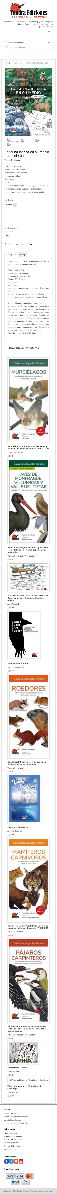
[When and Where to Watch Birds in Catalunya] (28, 1080)
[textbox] (28, 47)
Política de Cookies (12, 1146)
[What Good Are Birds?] (24, 635)
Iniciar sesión (9, 22)
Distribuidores (47, 24)
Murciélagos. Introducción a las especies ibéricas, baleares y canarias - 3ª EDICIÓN (28, 447)
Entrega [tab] (22, 254)
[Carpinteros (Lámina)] (23, 1052)
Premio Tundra (47, 27)
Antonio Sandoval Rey (16, 667)
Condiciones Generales (13, 1136)
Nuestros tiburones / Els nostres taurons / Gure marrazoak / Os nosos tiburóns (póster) (28, 598)
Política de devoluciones (14, 1140)
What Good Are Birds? (18, 663)
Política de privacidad (12, 1143)
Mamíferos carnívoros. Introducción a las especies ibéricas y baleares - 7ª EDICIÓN (28, 927)
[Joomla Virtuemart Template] (6, 1161)
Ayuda (36, 24)
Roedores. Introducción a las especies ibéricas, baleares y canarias (26, 763)
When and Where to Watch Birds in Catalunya (24, 1087)
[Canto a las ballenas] (24, 799)
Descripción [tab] (10, 254)
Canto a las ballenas (17, 827)
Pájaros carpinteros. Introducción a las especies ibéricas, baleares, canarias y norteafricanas (26, 1028)
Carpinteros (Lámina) (17, 1068)
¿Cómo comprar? (46, 22)
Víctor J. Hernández (12, 160)
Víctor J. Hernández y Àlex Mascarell (22, 556)
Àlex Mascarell (13, 604)
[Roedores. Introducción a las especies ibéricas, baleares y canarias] (28, 716)
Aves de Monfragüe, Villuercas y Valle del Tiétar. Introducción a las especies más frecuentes (27, 549)
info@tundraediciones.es (20, 1117)
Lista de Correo (24, 24)
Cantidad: (8, 205)
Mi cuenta (21, 22)
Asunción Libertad (14, 831)
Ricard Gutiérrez (13, 1092)
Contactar (32, 22)
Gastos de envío (10, 1133)
